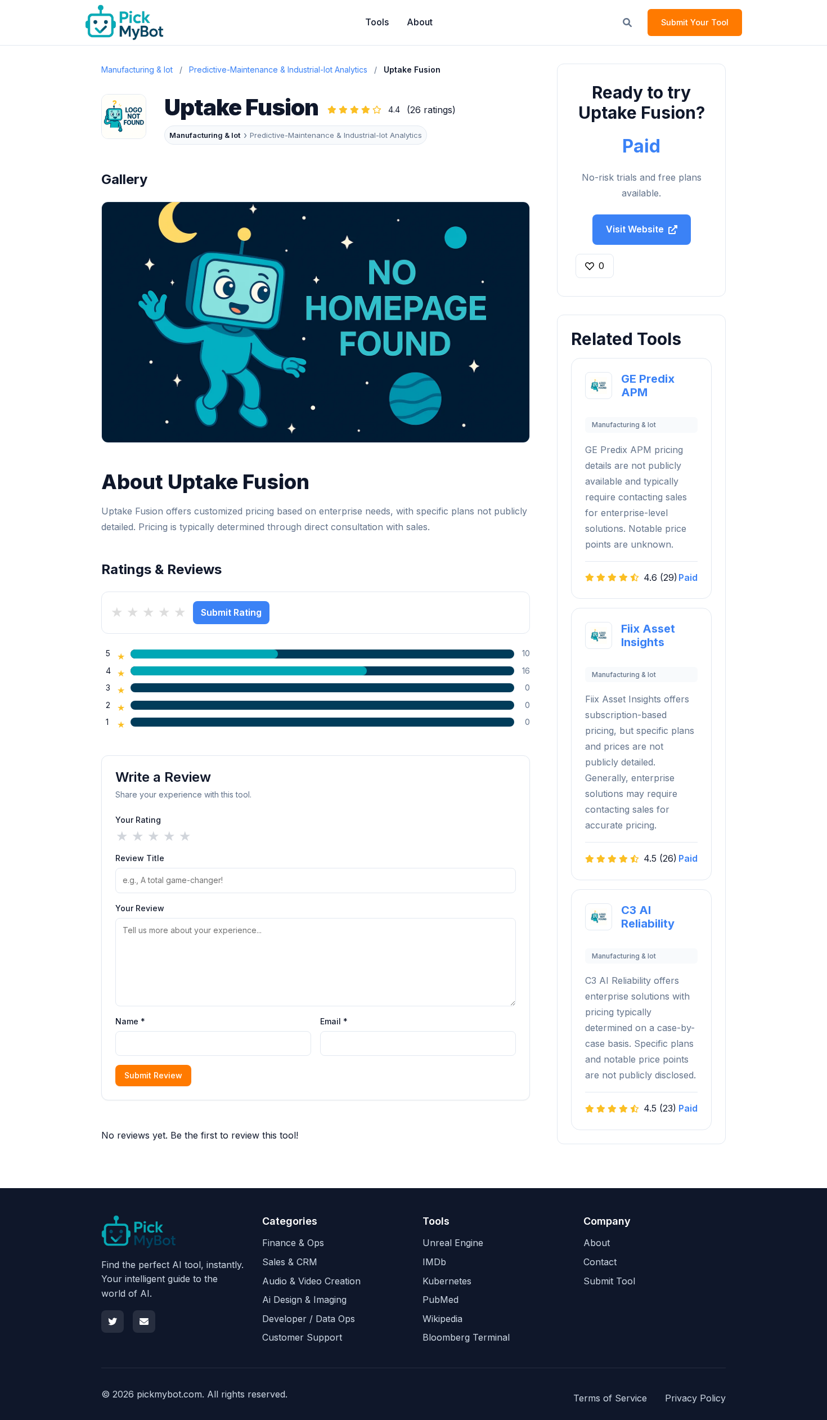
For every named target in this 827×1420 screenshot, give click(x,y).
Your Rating (138, 820)
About (420, 22)
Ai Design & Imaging (304, 1299)
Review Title (139, 858)
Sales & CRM (289, 1261)
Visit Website (635, 229)
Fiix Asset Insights (648, 635)
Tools (377, 22)
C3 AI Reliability (648, 916)
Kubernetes (447, 1281)
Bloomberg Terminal (466, 1337)
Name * (130, 1021)
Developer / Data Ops (308, 1318)
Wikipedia (442, 1318)
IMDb (434, 1261)
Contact (600, 1261)
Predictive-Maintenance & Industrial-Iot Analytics (278, 69)
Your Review (139, 908)
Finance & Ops (293, 1242)
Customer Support (302, 1337)
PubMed (441, 1299)
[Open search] (627, 22)
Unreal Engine (453, 1242)
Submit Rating (231, 612)
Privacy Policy (695, 1398)
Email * (334, 1021)
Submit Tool (609, 1281)
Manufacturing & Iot (204, 135)
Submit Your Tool (695, 22)
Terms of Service (610, 1398)
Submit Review (153, 1075)
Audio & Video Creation (311, 1281)
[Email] (144, 1321)
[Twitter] (112, 1321)
